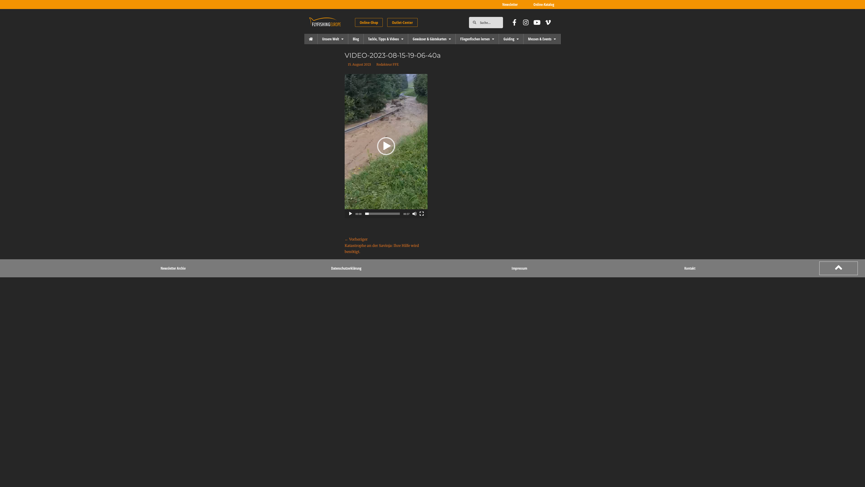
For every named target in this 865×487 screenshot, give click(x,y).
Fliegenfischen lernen (475, 39)
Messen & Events (539, 39)
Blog (356, 39)
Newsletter (510, 4)
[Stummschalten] (414, 213)
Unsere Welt (330, 39)
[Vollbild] (421, 213)
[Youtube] (537, 22)
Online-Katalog (543, 4)
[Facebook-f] (515, 22)
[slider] (382, 214)
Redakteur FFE (387, 64)
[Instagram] (526, 22)
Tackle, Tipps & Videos (383, 39)
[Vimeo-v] (548, 22)
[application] (386, 146)
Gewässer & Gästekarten (429, 39)
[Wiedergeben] (350, 213)
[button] (386, 146)
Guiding (508, 39)
